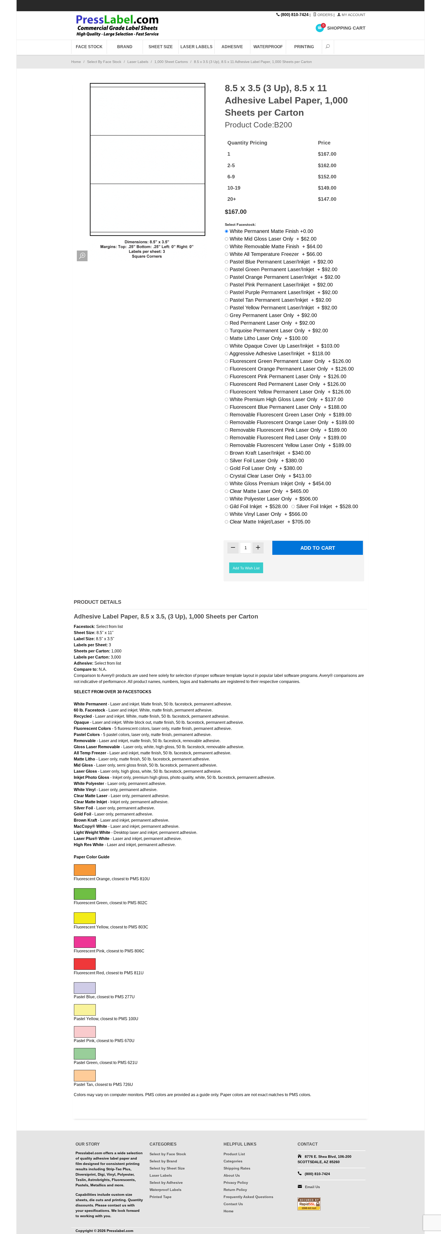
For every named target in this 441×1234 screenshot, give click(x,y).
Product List (234, 1154)
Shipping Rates (237, 1168)
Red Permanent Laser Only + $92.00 (271, 323)
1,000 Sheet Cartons (171, 62)
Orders (324, 15)
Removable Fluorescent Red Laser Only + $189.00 (287, 437)
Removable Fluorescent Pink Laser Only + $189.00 (287, 430)
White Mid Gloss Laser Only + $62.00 (272, 239)
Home (76, 62)
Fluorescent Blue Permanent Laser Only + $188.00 (287, 407)
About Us (232, 1175)
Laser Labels (196, 47)
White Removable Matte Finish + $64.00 (275, 246)
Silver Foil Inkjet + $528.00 (326, 506)
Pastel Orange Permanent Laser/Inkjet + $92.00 (284, 277)
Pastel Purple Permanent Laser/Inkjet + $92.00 (283, 292)
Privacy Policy (236, 1182)
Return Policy (235, 1190)
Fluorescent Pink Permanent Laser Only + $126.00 (287, 376)
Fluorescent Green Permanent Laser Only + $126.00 (289, 361)
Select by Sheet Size (167, 1168)
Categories (233, 1161)
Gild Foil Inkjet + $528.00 (258, 506)
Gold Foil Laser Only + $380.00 (265, 468)
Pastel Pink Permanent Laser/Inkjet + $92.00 (280, 284)
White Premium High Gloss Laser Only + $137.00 (285, 399)
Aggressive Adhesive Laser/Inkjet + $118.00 (279, 353)
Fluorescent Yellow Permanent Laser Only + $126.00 (289, 392)
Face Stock (89, 47)
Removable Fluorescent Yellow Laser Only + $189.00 (289, 445)
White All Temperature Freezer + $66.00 (275, 254)
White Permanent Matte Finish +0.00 (270, 231)
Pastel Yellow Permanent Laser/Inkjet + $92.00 (282, 307)
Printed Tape (161, 1197)
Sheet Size (161, 47)
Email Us (312, 1187)
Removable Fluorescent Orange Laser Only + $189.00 (291, 422)
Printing (304, 47)
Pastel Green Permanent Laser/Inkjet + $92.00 (282, 269)
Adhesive (232, 47)
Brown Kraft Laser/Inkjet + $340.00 (269, 453)
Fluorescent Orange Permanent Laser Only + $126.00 (291, 369)
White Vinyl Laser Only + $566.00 (267, 514)
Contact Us (233, 1204)
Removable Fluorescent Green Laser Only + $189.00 (289, 414)
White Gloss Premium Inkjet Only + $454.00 (279, 483)
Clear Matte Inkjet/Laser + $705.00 (269, 521)
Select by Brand (163, 1161)
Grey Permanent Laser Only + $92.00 (272, 315)
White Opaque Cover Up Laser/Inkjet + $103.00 (283, 346)
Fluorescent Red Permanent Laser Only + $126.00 (287, 384)
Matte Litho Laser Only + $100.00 (268, 338)
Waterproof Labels (165, 1190)
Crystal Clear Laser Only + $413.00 (269, 476)
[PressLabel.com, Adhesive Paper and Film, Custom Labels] (121, 26)
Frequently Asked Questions (248, 1197)
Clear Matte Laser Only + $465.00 (268, 491)
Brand (124, 47)
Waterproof (268, 47)
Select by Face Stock (168, 1154)
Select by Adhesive (166, 1182)
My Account (353, 15)
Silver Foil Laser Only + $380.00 (266, 460)
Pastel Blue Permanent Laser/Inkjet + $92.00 (280, 262)
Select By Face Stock (104, 62)
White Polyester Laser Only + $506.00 (273, 499)
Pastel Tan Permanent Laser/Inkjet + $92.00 (279, 300)
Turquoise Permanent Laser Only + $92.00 (278, 330)
